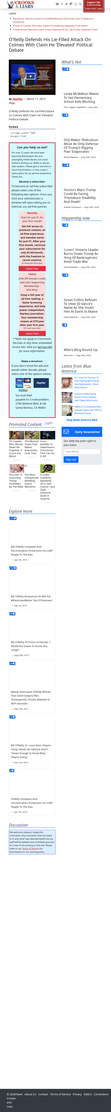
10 (64, 275)
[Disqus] (32, 964)
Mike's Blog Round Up (80, 349)
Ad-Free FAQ (45, 347)
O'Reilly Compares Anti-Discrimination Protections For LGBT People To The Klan (32, 802)
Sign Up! (71, 459)
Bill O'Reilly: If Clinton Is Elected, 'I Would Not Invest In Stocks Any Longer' (30, 646)
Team (19, 1094)
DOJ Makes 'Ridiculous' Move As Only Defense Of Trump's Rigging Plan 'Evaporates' (81, 145)
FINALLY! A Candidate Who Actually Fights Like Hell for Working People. (88, 410)
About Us (30, 1094)
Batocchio (68, 355)
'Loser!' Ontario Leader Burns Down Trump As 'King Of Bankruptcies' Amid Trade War (81, 255)
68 (11, 613)
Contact (43, 1094)
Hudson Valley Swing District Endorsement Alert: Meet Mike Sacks (86, 397)
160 (64, 165)
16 (11, 717)
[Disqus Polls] (32, 892)
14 (64, 115)
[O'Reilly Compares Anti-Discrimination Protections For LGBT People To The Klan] (32, 781)
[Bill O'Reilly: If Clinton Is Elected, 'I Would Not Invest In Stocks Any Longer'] (32, 625)
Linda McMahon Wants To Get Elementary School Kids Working (81, 97)
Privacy (77, 1094)
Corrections (101, 1094)
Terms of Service (30, 848)
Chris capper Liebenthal (75, 107)
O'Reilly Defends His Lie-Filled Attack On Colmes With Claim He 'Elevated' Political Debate (50, 44)
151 (11, 518)
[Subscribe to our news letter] (75, 4)
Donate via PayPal (41, 383)
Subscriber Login (93, 8)
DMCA (88, 1094)
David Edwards (71, 157)
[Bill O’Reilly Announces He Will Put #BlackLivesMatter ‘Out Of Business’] (32, 579)
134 (64, 69)
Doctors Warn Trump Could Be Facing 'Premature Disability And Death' (80, 195)
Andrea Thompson (72, 207)
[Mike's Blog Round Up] (82, 334)
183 (11, 568)
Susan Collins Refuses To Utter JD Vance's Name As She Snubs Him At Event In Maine (81, 305)
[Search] (80, 4)
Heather (17, 99)
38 (11, 663)
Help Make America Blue (81, 420)
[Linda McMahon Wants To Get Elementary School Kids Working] (82, 78)
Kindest (23, 390)
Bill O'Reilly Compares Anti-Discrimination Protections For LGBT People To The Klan (32, 550)
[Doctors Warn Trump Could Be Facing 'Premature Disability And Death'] (82, 174)
